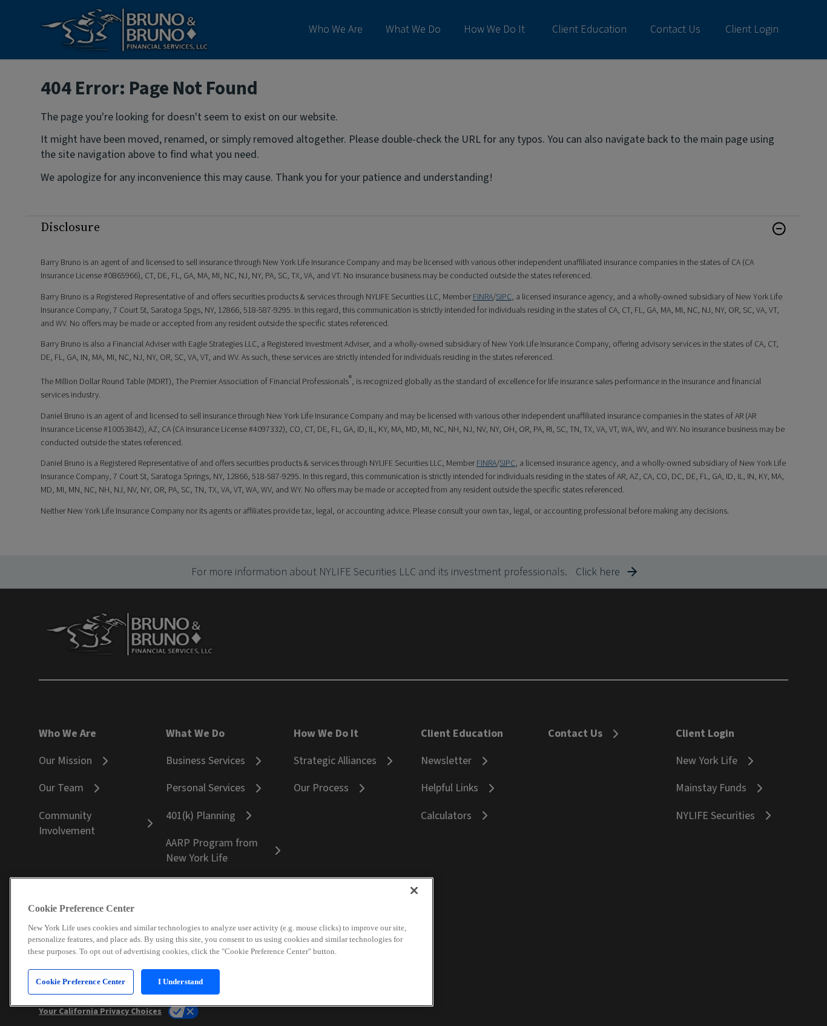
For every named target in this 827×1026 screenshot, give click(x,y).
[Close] (414, 890)
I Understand (180, 981)
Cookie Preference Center (80, 981)
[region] (221, 942)
